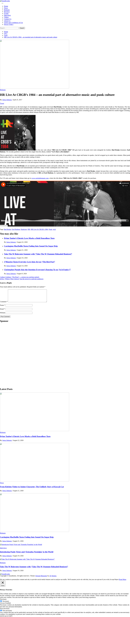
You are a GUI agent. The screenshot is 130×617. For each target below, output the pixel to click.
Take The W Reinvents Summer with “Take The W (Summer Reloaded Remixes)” (38, 254)
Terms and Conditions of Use (13, 22)
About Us (7, 21)
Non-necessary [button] (5, 608)
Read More (122, 579)
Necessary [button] (3, 599)
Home (6, 6)
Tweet (2, 103)
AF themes (52, 576)
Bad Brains (7, 229)
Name (2, 305)
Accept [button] (112, 579)
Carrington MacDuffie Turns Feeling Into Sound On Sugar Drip (31, 246)
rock (54, 229)
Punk (50, 229)
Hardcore (24, 229)
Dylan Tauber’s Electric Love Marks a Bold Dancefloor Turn (29, 238)
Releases (7, 10)
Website (2, 313)
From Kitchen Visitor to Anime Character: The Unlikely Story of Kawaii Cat (32, 487)
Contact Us (7, 19)
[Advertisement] (15, 354)
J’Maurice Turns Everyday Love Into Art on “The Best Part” (29, 262)
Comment (4, 302)
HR (29, 229)
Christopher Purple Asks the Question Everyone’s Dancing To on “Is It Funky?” (37, 270)
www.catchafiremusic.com (40, 178)
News (6, 8)
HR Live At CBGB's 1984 (39, 229)
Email (2, 309)
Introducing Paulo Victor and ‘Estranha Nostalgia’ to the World (26, 552)
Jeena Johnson (7, 100)
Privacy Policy (8, 24)
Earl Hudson (16, 229)
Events (6, 13)
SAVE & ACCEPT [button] (6, 616)
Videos (6, 17)
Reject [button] (117, 579)
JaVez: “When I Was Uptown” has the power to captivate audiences (21, 279)
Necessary (5, 601)
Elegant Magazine (41, 576)
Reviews (7, 11)
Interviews (7, 15)
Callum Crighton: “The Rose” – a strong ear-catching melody (19, 277)
